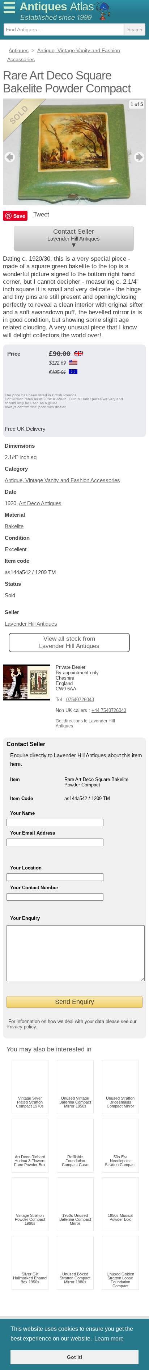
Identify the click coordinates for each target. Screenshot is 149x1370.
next (140, 157)
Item (15, 779)
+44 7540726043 (108, 710)
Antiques (57, 6)
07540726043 (80, 699)
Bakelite (14, 526)
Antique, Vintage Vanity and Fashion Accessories (62, 480)
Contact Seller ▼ (73, 238)
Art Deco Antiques (40, 503)
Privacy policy (21, 1026)
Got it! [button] (74, 1357)
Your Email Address (32, 833)
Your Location (26, 868)
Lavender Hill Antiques (31, 624)
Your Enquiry (25, 918)
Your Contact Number (34, 887)
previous (9, 157)
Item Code (21, 798)
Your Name (22, 813)
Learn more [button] (109, 1338)
